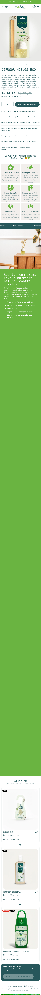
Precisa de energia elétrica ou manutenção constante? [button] (19, 129)
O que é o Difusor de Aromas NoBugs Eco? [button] (18, 111)
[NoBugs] (20, 7)
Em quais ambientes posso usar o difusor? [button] (18, 141)
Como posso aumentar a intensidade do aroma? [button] (16, 148)
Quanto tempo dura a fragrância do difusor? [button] (19, 122)
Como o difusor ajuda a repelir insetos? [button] (18, 117)
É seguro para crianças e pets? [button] (14, 136)
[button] (2, 7)
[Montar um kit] (6, 7)
